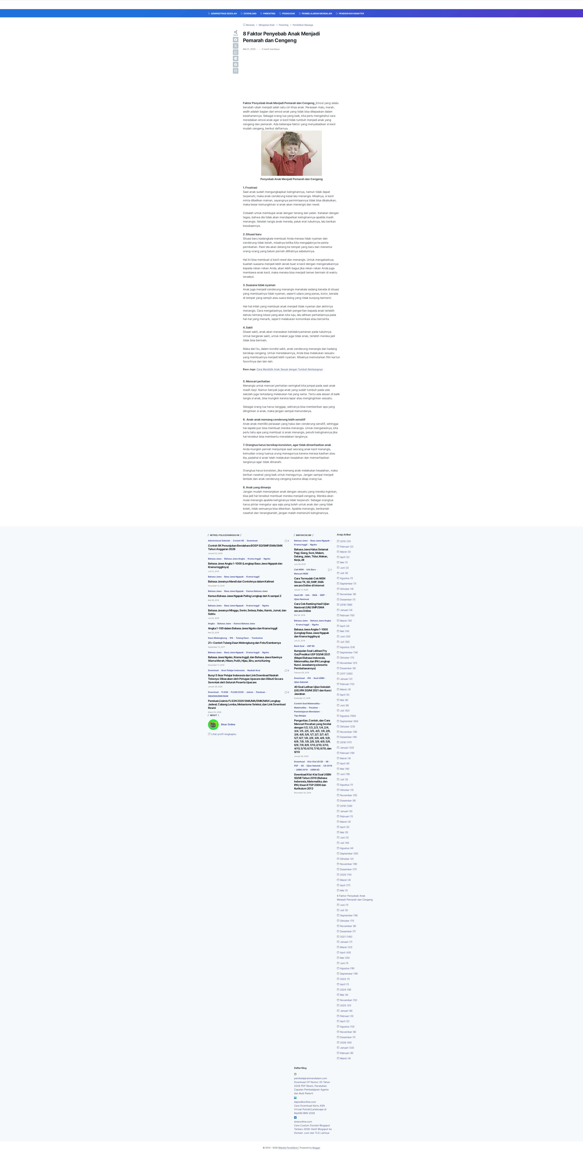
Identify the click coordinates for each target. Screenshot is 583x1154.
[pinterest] (235, 64)
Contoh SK (238, 540)
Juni (344, 567)
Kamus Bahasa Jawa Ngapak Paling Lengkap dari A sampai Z (244, 596)
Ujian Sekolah (301, 682)
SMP (322, 595)
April (344, 557)
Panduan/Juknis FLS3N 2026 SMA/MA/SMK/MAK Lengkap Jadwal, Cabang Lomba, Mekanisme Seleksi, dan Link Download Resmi (246, 704)
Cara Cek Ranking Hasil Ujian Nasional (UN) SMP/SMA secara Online (311, 607)
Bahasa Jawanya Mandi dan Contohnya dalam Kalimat (241, 581)
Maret (345, 551)
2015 (345, 541)
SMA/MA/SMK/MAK (218, 696)
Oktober (346, 588)
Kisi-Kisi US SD (315, 761)
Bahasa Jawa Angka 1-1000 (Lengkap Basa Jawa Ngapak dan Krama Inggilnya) (311, 633)
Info (307, 595)
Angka (211, 623)
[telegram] (235, 58)
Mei (343, 562)
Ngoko (267, 558)
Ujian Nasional (301, 599)
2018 (345, 742)
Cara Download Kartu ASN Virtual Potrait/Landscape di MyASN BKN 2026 (310, 1109)
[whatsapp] (235, 52)
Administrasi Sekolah (219, 540)
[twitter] (235, 46)
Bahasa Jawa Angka (234, 558)
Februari (346, 546)
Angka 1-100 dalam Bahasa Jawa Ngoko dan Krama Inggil (242, 628)
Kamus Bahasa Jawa (257, 591)
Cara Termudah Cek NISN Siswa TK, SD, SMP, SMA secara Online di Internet (309, 582)
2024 (345, 989)
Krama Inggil (254, 558)
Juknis (249, 692)
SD (302, 765)
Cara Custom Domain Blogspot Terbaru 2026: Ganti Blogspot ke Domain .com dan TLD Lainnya (313, 1129)
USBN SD (314, 769)
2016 (345, 604)
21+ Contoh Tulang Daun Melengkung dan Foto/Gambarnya (244, 642)
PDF (296, 765)
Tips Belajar (300, 715)
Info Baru (311, 569)
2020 (345, 874)
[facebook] (235, 39)
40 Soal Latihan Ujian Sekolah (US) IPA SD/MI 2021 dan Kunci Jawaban (312, 690)
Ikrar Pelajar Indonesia (233, 670)
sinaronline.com (303, 1121)
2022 (344, 978)
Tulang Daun (242, 638)
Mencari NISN (301, 573)
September (347, 583)
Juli (343, 573)
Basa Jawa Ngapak (234, 576)
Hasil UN (298, 595)
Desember (347, 599)
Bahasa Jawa (215, 558)
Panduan (260, 692)
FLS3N (224, 692)
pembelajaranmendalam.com (310, 1078)
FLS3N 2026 (237, 692)
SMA (314, 595)
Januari (346, 610)
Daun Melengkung (217, 638)
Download (252, 540)
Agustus (346, 578)
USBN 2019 (302, 769)
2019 (345, 805)
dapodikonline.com (305, 1101)
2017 (346, 673)
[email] (235, 71)
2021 (345, 936)
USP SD (311, 646)
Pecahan (313, 707)
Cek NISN (299, 569)
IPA (231, 638)
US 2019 (327, 765)
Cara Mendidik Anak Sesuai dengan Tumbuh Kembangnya (290, 369)
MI (327, 761)
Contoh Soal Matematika (307, 703)
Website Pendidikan (288, 1147)
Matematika (300, 707)
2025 (345, 1005)
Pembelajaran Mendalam (307, 711)
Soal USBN (319, 678)
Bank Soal (299, 646)
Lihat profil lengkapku (223, 734)
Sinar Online (228, 724)
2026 (345, 1042)
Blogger (316, 1147)
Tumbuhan (257, 638)
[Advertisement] (291, 76)
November (347, 594)
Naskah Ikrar (253, 670)
